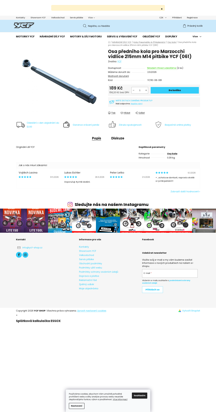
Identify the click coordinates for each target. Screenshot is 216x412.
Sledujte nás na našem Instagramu (112, 204)
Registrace (192, 17)
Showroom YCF (38, 17)
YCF (119, 61)
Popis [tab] (96, 138)
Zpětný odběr (86, 284)
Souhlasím (139, 395)
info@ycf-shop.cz (32, 247)
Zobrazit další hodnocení (185, 191)
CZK (161, 17)
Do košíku (175, 90)
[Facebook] (19, 255)
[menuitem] (25, 36)
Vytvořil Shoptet (191, 310)
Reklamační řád (88, 280)
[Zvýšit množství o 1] (146, 90)
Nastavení (76, 405)
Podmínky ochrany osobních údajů (98, 271)
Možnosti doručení (118, 76)
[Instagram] (25, 255)
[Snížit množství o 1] (133, 90)
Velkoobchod (57, 17)
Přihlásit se (153, 289)
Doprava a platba (89, 276)
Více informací (120, 399)
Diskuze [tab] (117, 138)
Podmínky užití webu (90, 267)
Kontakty (20, 17)
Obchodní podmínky (90, 263)
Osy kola (172, 153)
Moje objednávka (88, 288)
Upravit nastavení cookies (91, 310)
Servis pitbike (76, 17)
